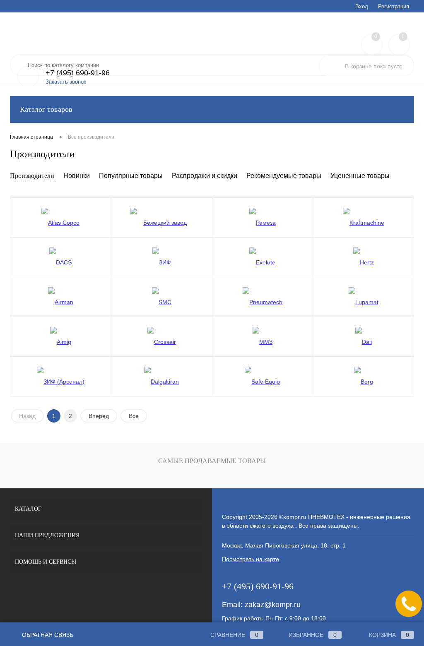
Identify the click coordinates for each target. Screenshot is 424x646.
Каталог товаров (46, 109)
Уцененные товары (360, 175)
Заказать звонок (66, 82)
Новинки (76, 175)
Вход (361, 6)
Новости (120, 6)
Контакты (238, 6)
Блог (145, 6)
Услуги (17, 6)
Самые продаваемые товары (212, 460)
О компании (174, 6)
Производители (32, 175)
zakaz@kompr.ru (273, 604)
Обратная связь (46, 635)
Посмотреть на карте (250, 559)
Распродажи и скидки (204, 175)
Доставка (70, 6)
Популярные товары (131, 175)
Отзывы (207, 6)
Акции (42, 6)
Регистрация (393, 6)
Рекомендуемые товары (283, 175)
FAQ (95, 6)
